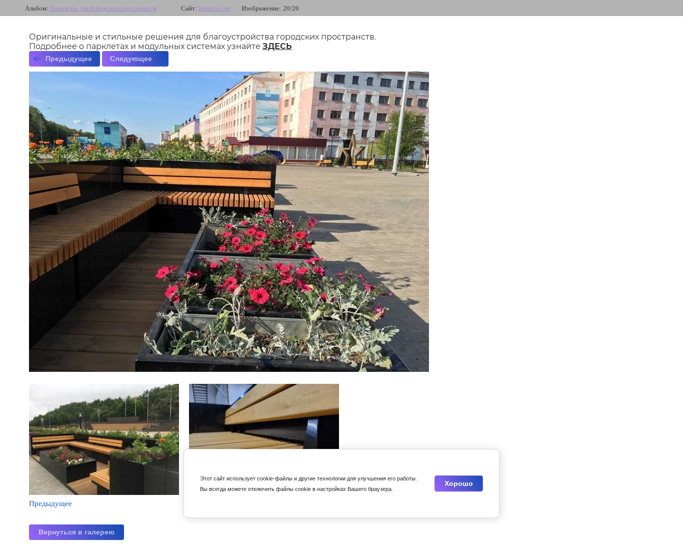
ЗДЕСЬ (277, 46)
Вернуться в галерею (76, 532)
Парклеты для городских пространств (103, 8)
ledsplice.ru (214, 8)
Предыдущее (69, 59)
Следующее (131, 59)
